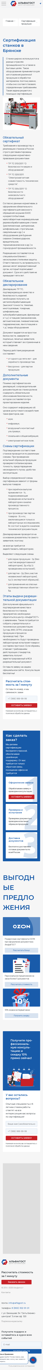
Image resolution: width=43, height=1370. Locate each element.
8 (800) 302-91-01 (20, 1308)
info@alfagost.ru (17, 1302)
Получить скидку (21, 1015)
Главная (9, 21)
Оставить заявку (21, 705)
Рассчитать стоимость (21, 984)
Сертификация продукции (28, 22)
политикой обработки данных (18, 713)
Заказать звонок (16, 1282)
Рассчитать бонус (21, 950)
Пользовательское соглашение (21, 1366)
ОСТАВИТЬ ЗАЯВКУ (21, 797)
